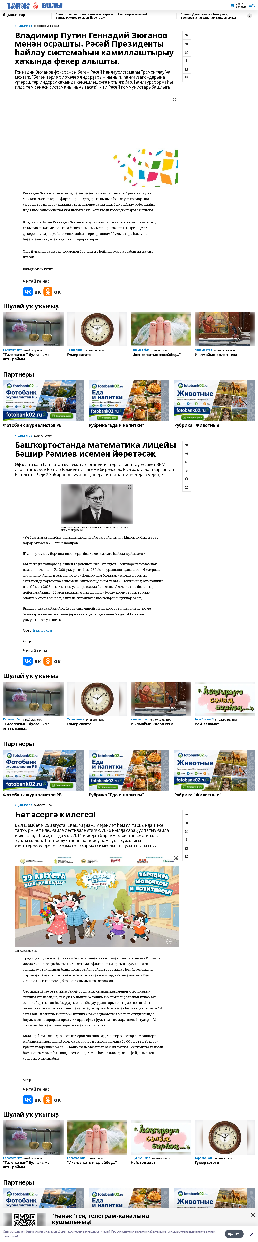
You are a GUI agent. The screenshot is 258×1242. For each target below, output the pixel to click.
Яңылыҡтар (14, 15)
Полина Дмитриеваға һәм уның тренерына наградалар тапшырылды (208, 16)
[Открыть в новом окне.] (32, 291)
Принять (234, 1234)
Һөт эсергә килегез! (132, 14)
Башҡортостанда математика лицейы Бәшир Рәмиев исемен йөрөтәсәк (84, 16)
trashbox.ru (42, 630)
